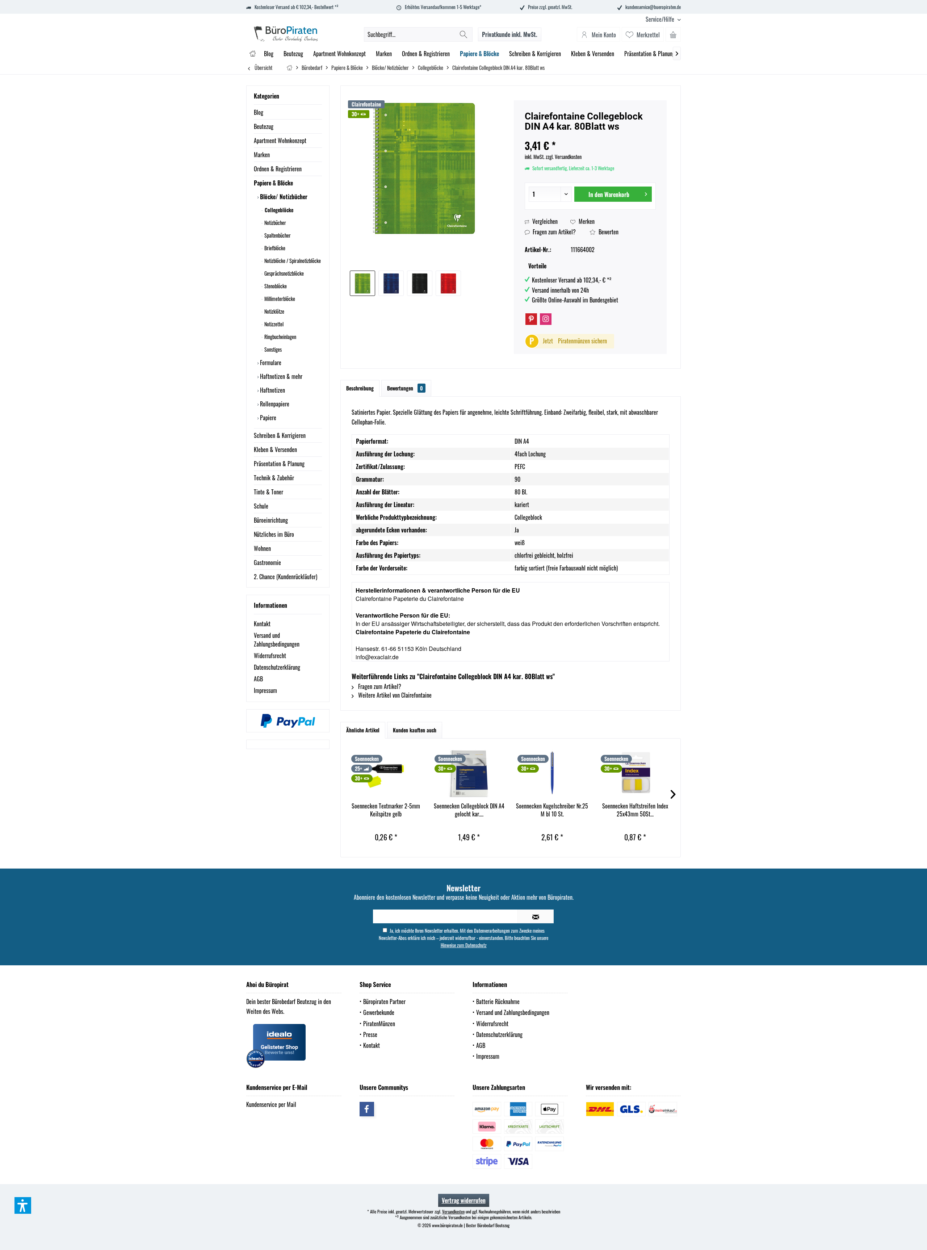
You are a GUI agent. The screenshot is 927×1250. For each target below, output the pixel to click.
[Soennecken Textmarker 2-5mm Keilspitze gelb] (386, 773)
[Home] (252, 53)
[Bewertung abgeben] (590, 136)
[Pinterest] (531, 319)
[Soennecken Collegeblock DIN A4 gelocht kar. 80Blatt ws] (469, 773)
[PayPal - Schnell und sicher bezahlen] (288, 721)
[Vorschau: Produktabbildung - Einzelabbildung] (362, 283)
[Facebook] (367, 1109)
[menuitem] (660, 19)
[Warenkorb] (673, 34)
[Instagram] (545, 319)
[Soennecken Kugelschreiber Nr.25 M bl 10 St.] (552, 773)
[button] (22, 1205)
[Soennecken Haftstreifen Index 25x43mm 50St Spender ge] (635, 773)
